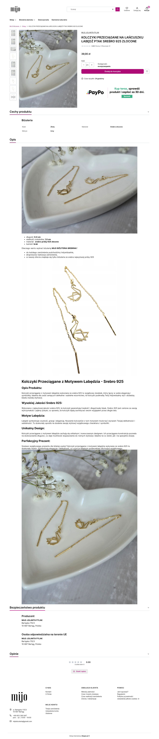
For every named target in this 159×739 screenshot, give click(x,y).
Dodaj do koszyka (113, 71)
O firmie (48, 694)
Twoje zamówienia (52, 709)
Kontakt (48, 692)
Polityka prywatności (125, 696)
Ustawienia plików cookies (127, 699)
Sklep (24, 26)
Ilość (83, 61)
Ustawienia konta (52, 711)
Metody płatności (88, 692)
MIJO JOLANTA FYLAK (90, 32)
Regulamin (121, 694)
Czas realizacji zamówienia (91, 696)
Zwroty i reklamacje (88, 699)
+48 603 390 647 (20, 715)
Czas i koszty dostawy (90, 694)
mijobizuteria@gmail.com (22, 721)
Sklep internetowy (78, 736)
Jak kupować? (122, 692)
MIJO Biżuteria (14, 26)
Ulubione (49, 713)
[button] (117, 9)
